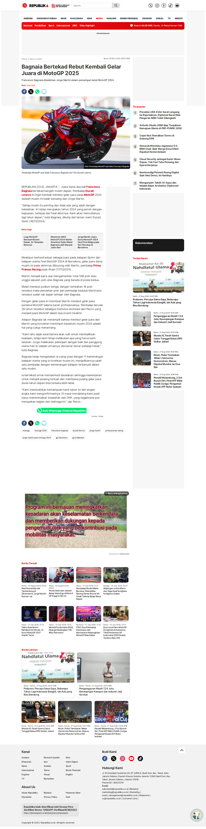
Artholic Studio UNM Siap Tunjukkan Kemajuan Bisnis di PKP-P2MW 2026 (160, 127)
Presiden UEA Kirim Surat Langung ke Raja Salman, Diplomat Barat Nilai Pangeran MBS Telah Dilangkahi (159, 114)
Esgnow (25, 774)
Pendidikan (40, 25)
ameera (28, 18)
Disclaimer (27, 797)
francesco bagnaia (59, 430)
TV (169, 18)
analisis (111, 18)
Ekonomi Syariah (47, 18)
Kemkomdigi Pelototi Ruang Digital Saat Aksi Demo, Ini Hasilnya (159, 174)
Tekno (47, 770)
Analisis (47, 766)
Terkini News (140, 258)
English (69, 774)
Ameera (25, 757)
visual (160, 18)
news (99, 18)
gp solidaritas (78, 437)
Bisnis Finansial (129, 18)
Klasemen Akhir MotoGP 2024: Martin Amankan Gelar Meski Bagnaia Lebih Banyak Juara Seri (62, 242)
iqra (89, 18)
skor (63, 18)
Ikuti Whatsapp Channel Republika (64, 410)
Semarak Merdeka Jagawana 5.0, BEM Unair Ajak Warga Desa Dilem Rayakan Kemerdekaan (159, 148)
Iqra (46, 761)
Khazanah (26, 761)
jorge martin (95, 430)
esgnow (147, 18)
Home (24, 59)
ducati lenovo (79, 430)
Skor (68, 757)
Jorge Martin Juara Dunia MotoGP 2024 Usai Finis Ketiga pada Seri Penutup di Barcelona (88, 242)
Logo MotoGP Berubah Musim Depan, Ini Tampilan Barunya (33, 240)
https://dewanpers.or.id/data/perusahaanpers (46, 813)
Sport (51, 25)
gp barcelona (61, 437)
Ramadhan (49, 778)
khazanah (76, 18)
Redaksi (48, 792)
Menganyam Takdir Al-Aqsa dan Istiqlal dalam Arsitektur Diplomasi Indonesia (159, 185)
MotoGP (89, 194)
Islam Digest (72, 761)
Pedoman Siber (73, 792)
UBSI (74, 25)
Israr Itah (31, 85)
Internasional (63, 25)
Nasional (28, 25)
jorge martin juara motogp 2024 (37, 437)
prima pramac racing (114, 430)
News (32, 59)
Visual (47, 774)
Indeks (178, 18)
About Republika (30, 792)
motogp (26, 430)
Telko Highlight (87, 25)
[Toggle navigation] (25, 5)
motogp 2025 (41, 430)
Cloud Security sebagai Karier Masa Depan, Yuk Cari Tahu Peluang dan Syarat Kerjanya (159, 162)
